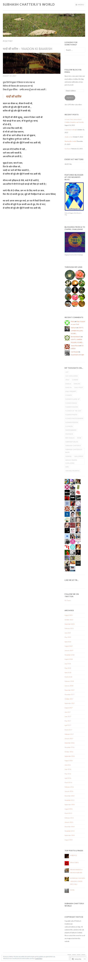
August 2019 (69, 646)
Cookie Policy (38, 958)
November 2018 (69, 655)
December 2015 (69, 796)
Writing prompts (72, 471)
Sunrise (68, 456)
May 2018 (68, 668)
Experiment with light (71, 129)
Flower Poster (71, 422)
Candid (75, 380)
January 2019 (69, 650)
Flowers (69, 426)
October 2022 (69, 620)
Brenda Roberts (76, 336)
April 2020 (68, 642)
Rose (79, 438)
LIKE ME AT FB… (72, 580)
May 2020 (68, 637)
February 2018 (69, 681)
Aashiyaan (68, 149)
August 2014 (69, 840)
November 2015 (69, 800)
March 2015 (68, 813)
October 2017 (69, 699)
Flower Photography (74, 418)
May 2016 (68, 774)
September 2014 (70, 835)
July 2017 (68, 712)
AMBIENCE (73, 855)
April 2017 (68, 725)
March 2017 (68, 730)
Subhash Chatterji (73, 445)
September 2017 (70, 703)
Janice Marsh (75, 345)
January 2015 (69, 822)
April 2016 (68, 778)
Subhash (73, 328)
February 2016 (69, 787)
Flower (68, 395)
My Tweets (68, 600)
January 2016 (69, 791)
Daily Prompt (70, 391)
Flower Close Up (72, 399)
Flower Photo (71, 414)
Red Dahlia (69, 438)
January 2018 (69, 686)
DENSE (72, 890)
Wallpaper (78, 456)
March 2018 (68, 677)
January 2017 (69, 738)
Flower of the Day (73, 411)
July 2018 (68, 664)
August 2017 (69, 708)
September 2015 (70, 804)
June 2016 (68, 769)
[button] (70, 275)
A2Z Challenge (71, 376)
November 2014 (69, 831)
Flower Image (71, 403)
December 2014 (69, 826)
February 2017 (69, 734)
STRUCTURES (74, 862)
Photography (71, 430)
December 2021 (69, 624)
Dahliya (68, 387)
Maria (72, 321)
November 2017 (69, 694)
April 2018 (68, 672)
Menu (81, 5)
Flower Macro (71, 407)
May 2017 (68, 721)
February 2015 (69, 818)
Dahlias (77, 384)
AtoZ (67, 380)
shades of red (69, 137)
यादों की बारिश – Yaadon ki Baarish (27, 49)
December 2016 (69, 743)
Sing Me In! (70, 98)
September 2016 (70, 756)
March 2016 (68, 782)
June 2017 (68, 716)
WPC (67, 467)
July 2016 (68, 765)
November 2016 (69, 747)
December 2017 (69, 690)
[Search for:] (75, 50)
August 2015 (69, 809)
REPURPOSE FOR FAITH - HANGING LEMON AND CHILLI (77, 881)
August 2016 (69, 760)
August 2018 (69, 659)
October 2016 (69, 752)
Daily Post (78, 387)
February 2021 (69, 628)
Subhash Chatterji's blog (73, 451)
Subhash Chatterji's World (29, 4)
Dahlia (68, 384)
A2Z (66, 372)
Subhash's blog (71, 442)
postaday (69, 434)
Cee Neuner (74, 352)
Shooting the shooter (70, 141)
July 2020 (68, 633)
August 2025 (69, 615)
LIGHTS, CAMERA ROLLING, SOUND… (77, 330)
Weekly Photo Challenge (71, 461)
